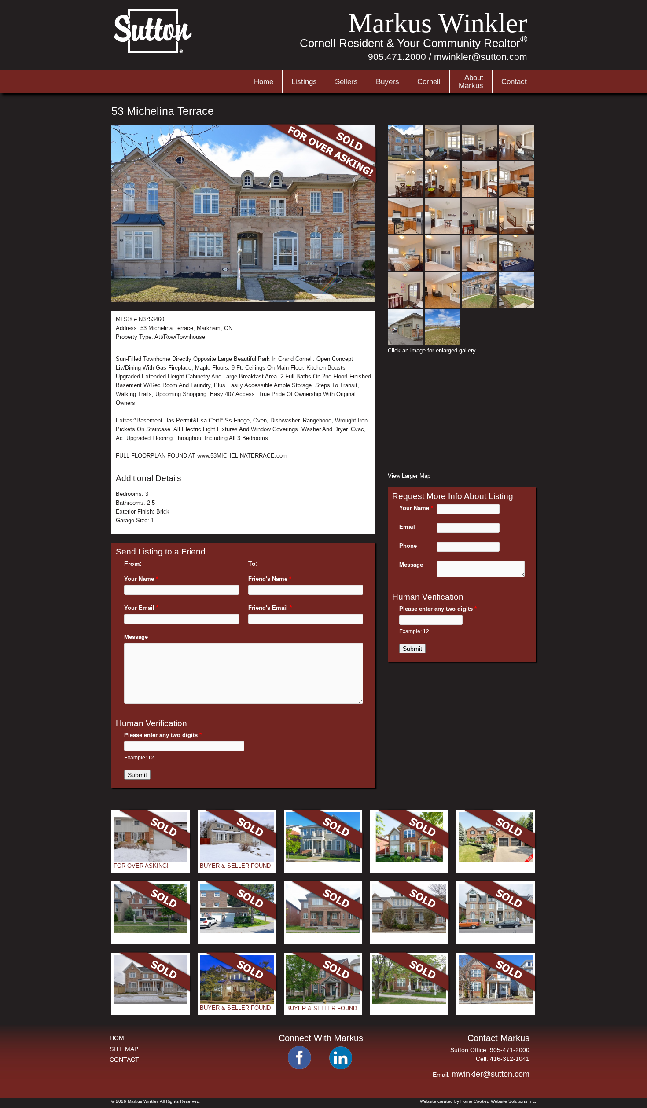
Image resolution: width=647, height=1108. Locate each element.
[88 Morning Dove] (323, 859)
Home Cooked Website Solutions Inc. (498, 1101)
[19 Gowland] (237, 1001)
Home (263, 81)
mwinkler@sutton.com (480, 56)
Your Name (141, 579)
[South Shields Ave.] (150, 859)
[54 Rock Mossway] (237, 931)
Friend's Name (269, 579)
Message (136, 637)
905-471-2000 (509, 1049)
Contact (514, 81)
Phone (408, 546)
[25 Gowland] (409, 860)
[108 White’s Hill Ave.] (409, 1002)
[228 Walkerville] (409, 931)
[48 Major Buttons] (237, 859)
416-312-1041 (509, 1058)
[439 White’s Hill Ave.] (323, 931)
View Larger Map (409, 476)
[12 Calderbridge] (496, 859)
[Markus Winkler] (153, 52)
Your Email (141, 608)
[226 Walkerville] (496, 1002)
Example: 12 (139, 757)
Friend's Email (270, 608)
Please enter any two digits (163, 735)
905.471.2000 (397, 56)
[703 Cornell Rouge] (150, 931)
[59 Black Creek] (150, 1002)
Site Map (124, 1049)
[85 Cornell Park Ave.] (496, 931)
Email (407, 527)
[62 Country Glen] (323, 1002)
